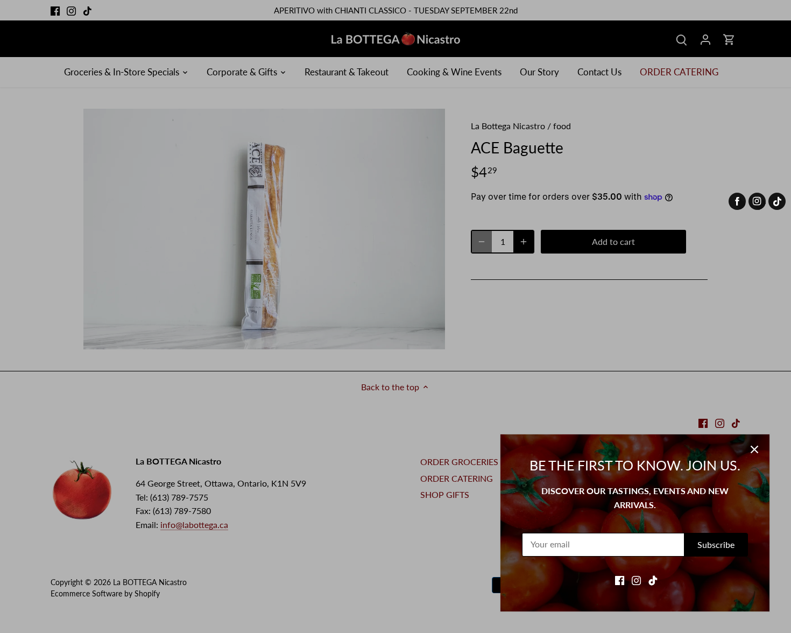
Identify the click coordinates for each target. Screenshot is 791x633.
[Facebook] (619, 580)
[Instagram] (636, 580)
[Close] (754, 449)
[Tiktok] (653, 580)
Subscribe (715, 544)
